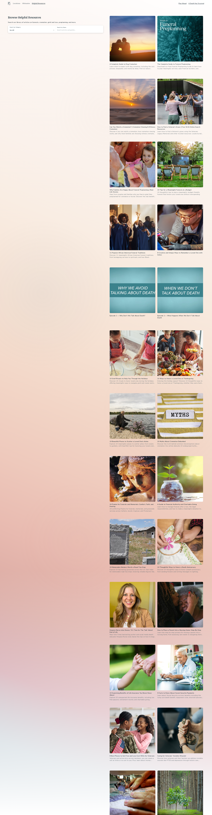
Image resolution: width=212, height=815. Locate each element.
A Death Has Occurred (196, 3)
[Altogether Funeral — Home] (9, 3)
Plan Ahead (182, 3)
